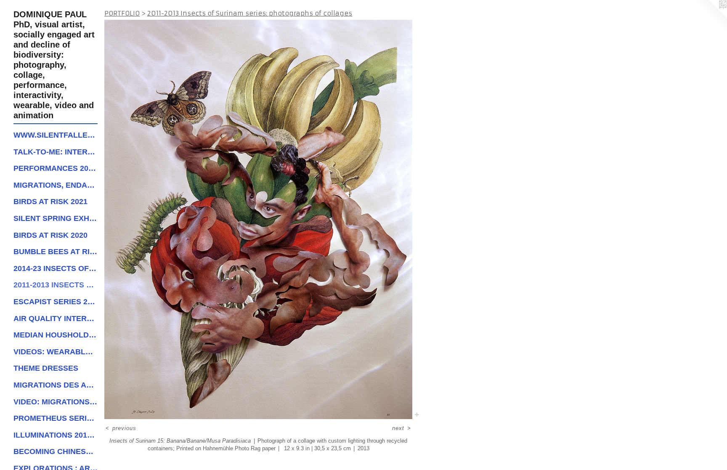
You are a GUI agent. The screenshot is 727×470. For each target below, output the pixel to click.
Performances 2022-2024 (55, 168)
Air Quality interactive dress (55, 318)
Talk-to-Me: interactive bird (55, 152)
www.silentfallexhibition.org (55, 135)
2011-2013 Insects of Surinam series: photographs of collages (249, 13)
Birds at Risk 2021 (50, 201)
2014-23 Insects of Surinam (55, 268)
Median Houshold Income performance (55, 335)
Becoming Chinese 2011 (55, 451)
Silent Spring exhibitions (55, 218)
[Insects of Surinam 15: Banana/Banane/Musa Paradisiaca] (258, 219)
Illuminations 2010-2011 (55, 435)
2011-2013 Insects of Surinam (55, 285)
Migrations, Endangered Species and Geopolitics (55, 185)
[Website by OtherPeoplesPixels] (710, 17)
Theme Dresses (45, 368)
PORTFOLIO (122, 13)
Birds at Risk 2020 (50, 235)
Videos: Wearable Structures (55, 352)
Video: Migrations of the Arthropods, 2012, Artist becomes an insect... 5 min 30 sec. (55, 402)
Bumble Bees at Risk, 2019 (55, 251)
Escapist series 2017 (55, 301)
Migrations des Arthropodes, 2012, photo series (55, 385)
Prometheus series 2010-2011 (55, 418)
